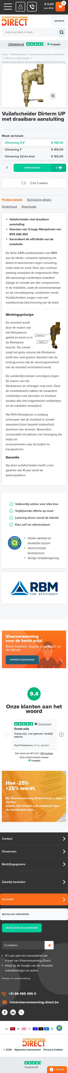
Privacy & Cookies (53, 1049)
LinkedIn (13, 1012)
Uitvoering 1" (34, 149)
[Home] (8, 6)
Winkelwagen (60, 6)
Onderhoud (9, 207)
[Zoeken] (61, 32)
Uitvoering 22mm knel (34, 156)
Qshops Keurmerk (59, 1028)
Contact (7, 839)
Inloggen (8, 899)
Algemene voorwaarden (27, 1049)
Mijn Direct (20, 6)
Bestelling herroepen (15, 914)
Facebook (5, 1012)
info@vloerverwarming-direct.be (34, 1002)
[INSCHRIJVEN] (49, 945)
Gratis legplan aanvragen (21, 927)
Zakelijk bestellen (14, 882)
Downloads (29, 207)
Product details (12, 200)
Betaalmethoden (29, 1028)
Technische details (39, 200)
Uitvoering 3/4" (34, 143)
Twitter (21, 1012)
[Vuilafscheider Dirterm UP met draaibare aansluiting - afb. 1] (34, 85)
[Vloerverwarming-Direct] (16, 21)
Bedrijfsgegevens (14, 864)
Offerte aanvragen (60, 23)
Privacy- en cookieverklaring (16, 978)
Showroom (9, 851)
